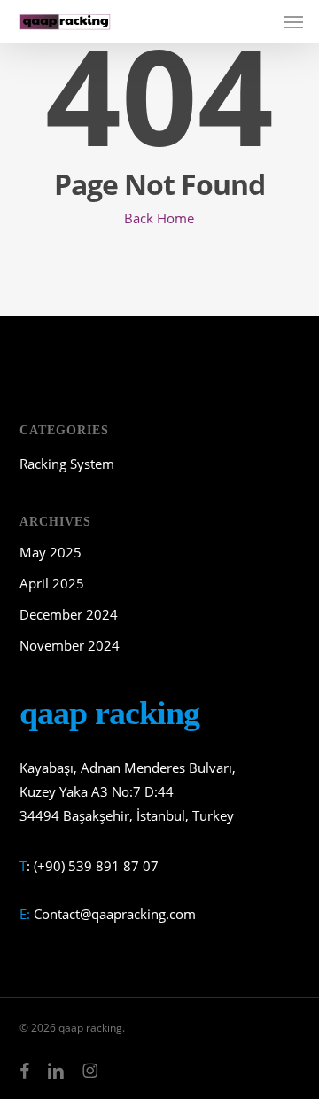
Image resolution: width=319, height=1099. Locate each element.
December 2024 (68, 614)
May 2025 (50, 552)
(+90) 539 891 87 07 (96, 866)
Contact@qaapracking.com (115, 914)
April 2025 (51, 583)
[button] (293, 21)
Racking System (66, 463)
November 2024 (69, 645)
